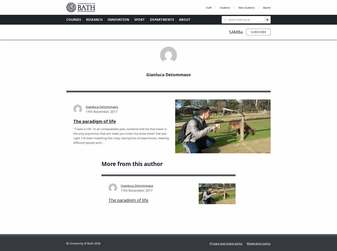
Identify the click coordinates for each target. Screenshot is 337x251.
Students (225, 7)
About (184, 19)
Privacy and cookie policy (226, 244)
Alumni (267, 7)
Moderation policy (259, 244)
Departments (162, 19)
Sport (139, 19)
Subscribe (258, 32)
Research (94, 19)
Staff (209, 7)
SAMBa (236, 32)
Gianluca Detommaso (102, 107)
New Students (246, 7)
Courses (73, 19)
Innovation (118, 19)
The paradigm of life (128, 200)
